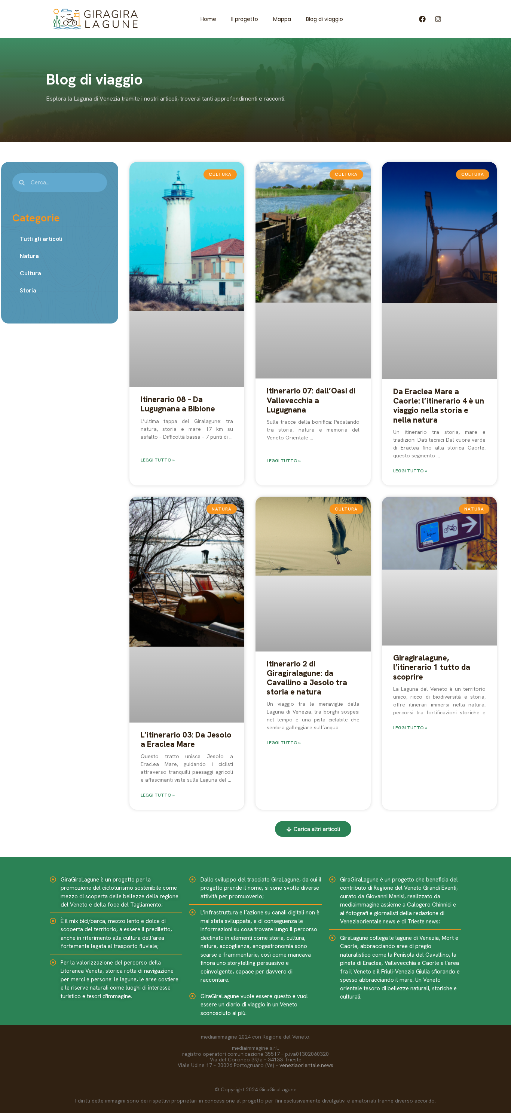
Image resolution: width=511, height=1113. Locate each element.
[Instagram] (438, 19)
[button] (313, 829)
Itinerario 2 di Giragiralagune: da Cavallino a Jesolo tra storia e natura (307, 678)
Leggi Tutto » (158, 460)
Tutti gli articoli (41, 239)
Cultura (30, 273)
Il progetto (244, 19)
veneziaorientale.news (306, 1065)
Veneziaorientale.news (367, 921)
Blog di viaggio (324, 19)
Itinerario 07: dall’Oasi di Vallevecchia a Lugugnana (311, 400)
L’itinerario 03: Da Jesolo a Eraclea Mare (186, 739)
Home (208, 19)
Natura (29, 256)
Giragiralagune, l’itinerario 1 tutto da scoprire (431, 667)
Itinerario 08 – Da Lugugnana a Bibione (178, 404)
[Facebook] (422, 19)
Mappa (282, 19)
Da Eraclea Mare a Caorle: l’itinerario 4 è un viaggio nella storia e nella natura (438, 405)
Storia (28, 290)
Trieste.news (422, 921)
